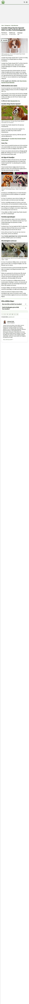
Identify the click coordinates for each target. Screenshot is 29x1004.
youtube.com (7, 121)
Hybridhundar (14, 25)
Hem (2, 25)
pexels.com (6, 54)
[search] (24, 2)
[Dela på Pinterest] (12, 314)
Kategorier (7, 25)
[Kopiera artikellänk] (2, 314)
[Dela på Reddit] (10, 314)
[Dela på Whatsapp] (15, 314)
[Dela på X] (7, 314)
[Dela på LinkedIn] (17, 314)
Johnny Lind (4, 34)
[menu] (27, 2)
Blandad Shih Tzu (15, 101)
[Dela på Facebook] (5, 314)
